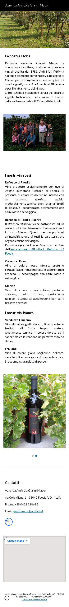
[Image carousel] (34, 415)
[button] (7, 599)
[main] (34, 78)
